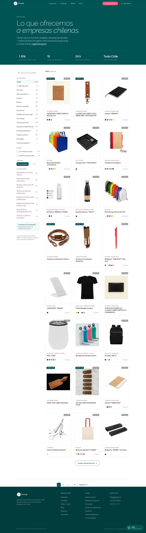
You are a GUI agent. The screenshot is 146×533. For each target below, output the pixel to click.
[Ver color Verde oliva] (51, 120)
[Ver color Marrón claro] (47, 120)
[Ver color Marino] (82, 313)
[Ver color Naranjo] (109, 169)
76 (75, 485)
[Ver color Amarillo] (113, 120)
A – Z (34, 164)
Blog (80, 3)
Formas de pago (90, 518)
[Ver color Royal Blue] (109, 265)
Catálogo (63, 3)
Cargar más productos (86, 463)
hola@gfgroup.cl (115, 497)
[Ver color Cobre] (51, 360)
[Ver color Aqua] (55, 360)
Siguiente (82, 485)
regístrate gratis (39, 44)
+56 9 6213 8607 (115, 500)
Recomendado (23, 164)
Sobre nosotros (90, 497)
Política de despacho (92, 514)
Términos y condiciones (93, 507)
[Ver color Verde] (111, 169)
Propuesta (52, 3)
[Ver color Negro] (49, 120)
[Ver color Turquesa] (84, 313)
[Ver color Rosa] (80, 454)
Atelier (73, 3)
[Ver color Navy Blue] (78, 454)
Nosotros (64, 511)
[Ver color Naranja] (109, 120)
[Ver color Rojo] (107, 120)
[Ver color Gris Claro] (107, 360)
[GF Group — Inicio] (21, 3)
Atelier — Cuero (66, 504)
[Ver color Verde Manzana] (111, 407)
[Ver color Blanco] (47, 216)
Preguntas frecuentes (92, 500)
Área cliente (127, 3)
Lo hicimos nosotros (123, 529)
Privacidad (88, 504)
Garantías (88, 511)
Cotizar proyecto (110, 3)
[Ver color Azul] (111, 120)
